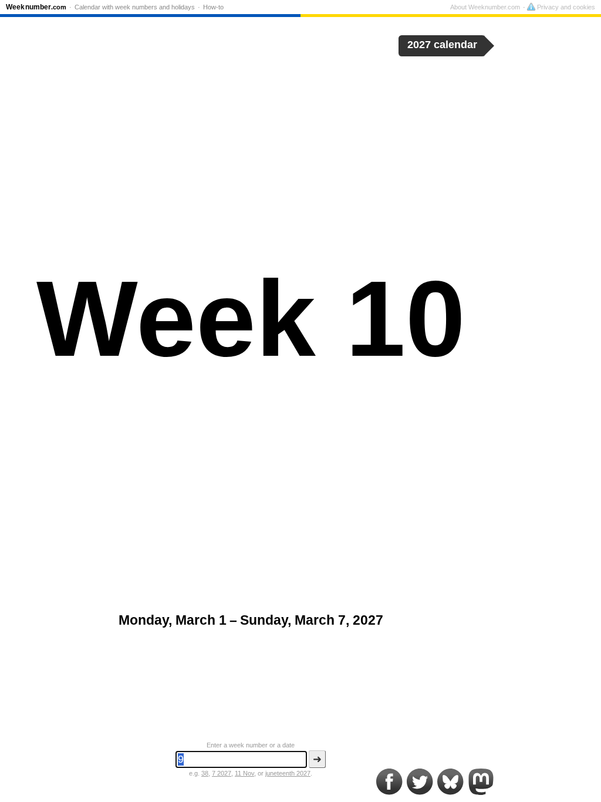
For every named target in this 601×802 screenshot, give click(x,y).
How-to (213, 7)
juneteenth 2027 (287, 773)
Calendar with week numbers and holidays (135, 7)
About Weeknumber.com (485, 7)
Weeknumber (36, 7)
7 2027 (221, 773)
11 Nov (244, 773)
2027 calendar (442, 44)
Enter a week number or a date (251, 745)
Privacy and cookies (565, 7)
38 (204, 773)
